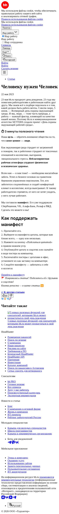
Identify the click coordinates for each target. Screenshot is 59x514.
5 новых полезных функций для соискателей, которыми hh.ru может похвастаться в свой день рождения (32, 324)
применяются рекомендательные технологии (27, 478)
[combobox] (15, 504)
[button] (4, 63)
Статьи (11, 79)
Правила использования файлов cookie (22, 24)
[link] (6, 56)
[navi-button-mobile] (4, 72)
